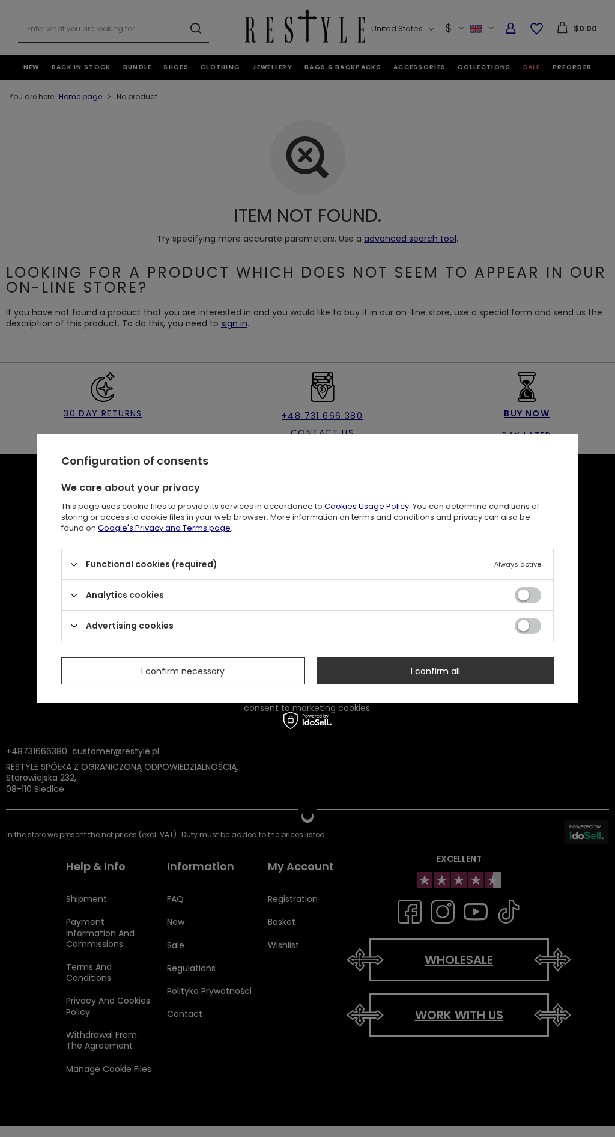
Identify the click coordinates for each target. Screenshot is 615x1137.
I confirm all (435, 671)
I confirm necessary (183, 671)
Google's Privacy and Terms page (164, 528)
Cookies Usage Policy (366, 506)
